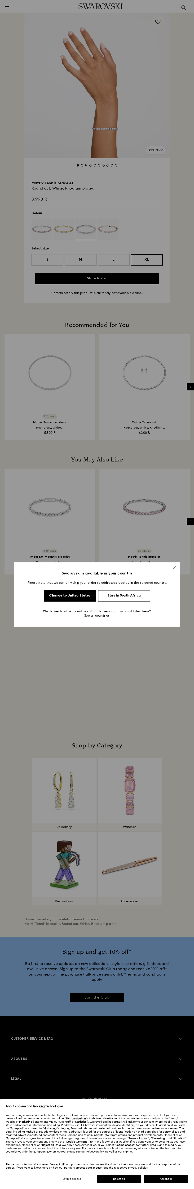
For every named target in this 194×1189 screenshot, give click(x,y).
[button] (174, 567)
